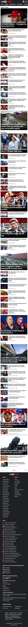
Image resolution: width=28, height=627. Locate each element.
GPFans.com (5, 608)
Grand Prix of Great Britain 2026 (10, 538)
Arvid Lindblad (6, 508)
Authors (6, 612)
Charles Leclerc (6, 481)
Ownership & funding (17, 617)
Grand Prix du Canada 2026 (10, 531)
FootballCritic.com (18, 606)
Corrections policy (8, 617)
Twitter (15, 614)
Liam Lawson (5, 491)
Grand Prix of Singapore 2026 (10, 551)
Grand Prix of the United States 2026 (11, 553)
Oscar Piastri (5, 484)
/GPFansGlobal (7, 572)
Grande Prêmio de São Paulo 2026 (11, 556)
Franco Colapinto (6, 486)
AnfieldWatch (17, 608)
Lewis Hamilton (19, 4)
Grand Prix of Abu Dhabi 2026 (10, 561)
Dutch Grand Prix (12, 4)
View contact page (6, 600)
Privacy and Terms (12, 612)
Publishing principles (15, 615)
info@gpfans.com (6, 590)
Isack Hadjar (5, 489)
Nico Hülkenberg (6, 513)
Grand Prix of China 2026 (9, 524)
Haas (16, 487)
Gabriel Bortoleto (6, 511)
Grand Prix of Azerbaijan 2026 (10, 548)
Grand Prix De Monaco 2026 (10, 532)
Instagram (19, 614)
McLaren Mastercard (19, 489)
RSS (17, 612)
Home (2, 4)
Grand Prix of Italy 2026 (9, 544)
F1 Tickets (7, 619)
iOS (9, 615)
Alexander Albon (6, 494)
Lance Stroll (5, 506)
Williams (16, 496)
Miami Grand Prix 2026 (9, 529)
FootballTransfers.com (7, 606)
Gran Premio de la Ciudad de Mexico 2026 (12, 555)
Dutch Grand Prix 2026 (9, 543)
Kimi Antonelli (5, 498)
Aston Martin (17, 481)
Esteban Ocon (5, 503)
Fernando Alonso (6, 504)
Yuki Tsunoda (5, 510)
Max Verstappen (6, 493)
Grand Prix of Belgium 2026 (9, 539)
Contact (20, 612)
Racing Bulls (17, 493)
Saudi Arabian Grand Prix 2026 (10, 527)
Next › (26, 470)
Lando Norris (5, 482)
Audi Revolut (17, 482)
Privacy (11, 619)
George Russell (6, 499)
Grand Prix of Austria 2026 (9, 536)
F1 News (6, 4)
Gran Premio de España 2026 (10, 546)
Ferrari (16, 486)
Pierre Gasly (5, 487)
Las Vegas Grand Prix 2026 (9, 558)
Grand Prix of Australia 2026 (10, 522)
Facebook (11, 614)
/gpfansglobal (7, 567)
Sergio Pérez (5, 516)
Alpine (16, 479)
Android (6, 615)
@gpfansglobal (7, 569)
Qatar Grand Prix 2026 (9, 560)
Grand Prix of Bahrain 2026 (9, 549)
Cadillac (16, 484)
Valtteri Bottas (6, 515)
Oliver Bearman (6, 501)
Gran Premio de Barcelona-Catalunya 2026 (13, 534)
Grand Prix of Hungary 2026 (10, 541)
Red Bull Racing (18, 494)
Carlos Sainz (5, 496)
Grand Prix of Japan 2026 (9, 526)
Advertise (7, 614)
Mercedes (17, 491)
